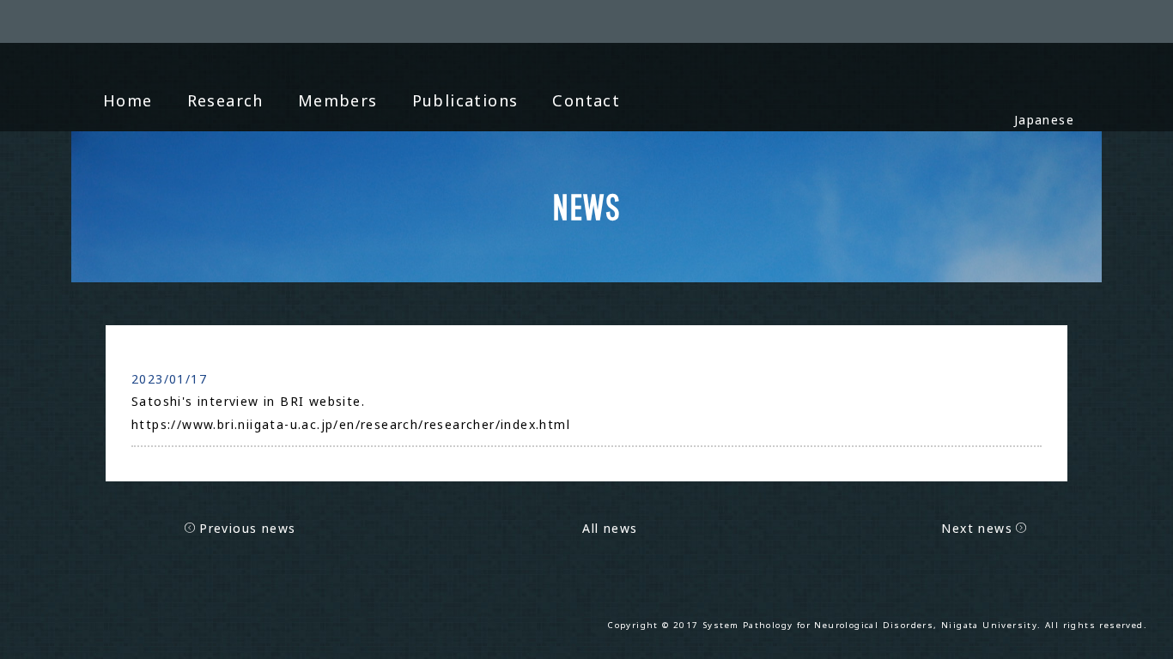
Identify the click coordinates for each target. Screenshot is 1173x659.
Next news (976, 528)
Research (225, 100)
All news (609, 528)
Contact (586, 100)
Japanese (1044, 120)
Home (128, 100)
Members (338, 100)
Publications (465, 100)
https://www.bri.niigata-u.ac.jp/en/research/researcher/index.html (350, 424)
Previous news (247, 528)
